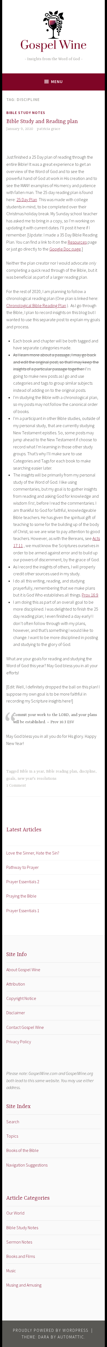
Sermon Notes (19, 1242)
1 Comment (16, 785)
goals (10, 778)
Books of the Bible (22, 1150)
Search (12, 1121)
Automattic (71, 1337)
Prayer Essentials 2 (22, 881)
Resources (77, 242)
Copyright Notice (21, 998)
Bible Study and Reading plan (42, 121)
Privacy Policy (18, 1041)
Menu (57, 81)
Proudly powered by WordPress (50, 1330)
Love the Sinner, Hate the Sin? (32, 853)
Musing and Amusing (23, 1285)
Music (11, 1270)
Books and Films (20, 1256)
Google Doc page (65, 249)
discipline (87, 771)
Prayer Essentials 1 (22, 910)
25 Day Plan (26, 199)
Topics (12, 1136)
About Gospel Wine (23, 969)
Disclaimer (15, 1012)
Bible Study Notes (25, 112)
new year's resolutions (37, 778)
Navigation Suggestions (26, 1165)
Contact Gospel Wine (25, 1027)
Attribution (15, 984)
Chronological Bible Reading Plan (36, 305)
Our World (15, 1213)
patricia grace (48, 129)
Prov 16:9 (90, 595)
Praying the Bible (21, 896)
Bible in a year (32, 771)
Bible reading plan (61, 771)
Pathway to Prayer (22, 867)
